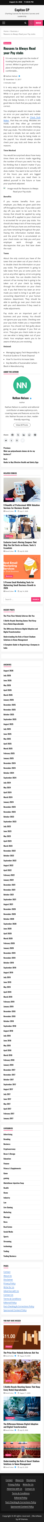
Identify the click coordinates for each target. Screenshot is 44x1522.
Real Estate (8, 1226)
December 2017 (9, 1069)
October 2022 (9, 855)
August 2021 (8, 904)
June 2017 (7, 1099)
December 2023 (10, 806)
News (6, 1222)
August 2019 (8, 972)
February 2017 (9, 1113)
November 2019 (9, 957)
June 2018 (7, 1040)
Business (7, 43)
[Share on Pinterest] (35, 435)
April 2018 (7, 1050)
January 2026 (9, 699)
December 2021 (9, 884)
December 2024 (10, 763)
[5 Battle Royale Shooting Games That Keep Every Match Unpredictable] (22, 1371)
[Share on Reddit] (6, 440)
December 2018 (9, 1011)
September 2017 (10, 1084)
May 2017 (7, 1103)
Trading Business (10, 1256)
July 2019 (7, 977)
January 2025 (9, 758)
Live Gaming (8, 1207)
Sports (6, 1236)
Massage (7, 1217)
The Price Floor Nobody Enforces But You (19, 615)
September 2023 (10, 821)
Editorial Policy (10, 1302)
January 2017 (8, 1118)
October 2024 (9, 772)
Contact (7, 1272)
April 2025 (7, 743)
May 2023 (7, 836)
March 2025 (8, 748)
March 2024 (8, 797)
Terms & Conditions (12, 1298)
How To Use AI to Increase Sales (20, 359)
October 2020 (9, 919)
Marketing (7, 1212)
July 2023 (7, 826)
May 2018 (7, 1045)
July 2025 (7, 729)
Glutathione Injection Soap (14, 1183)
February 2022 (9, 875)
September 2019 (10, 967)
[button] (3, 22)
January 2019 (8, 1006)
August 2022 (8, 865)
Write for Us (9, 1287)
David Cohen (9, 511)
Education (7, 1158)
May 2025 (7, 738)
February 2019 (9, 1001)
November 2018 (9, 1016)
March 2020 (8, 938)
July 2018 (7, 1035)
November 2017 (9, 1074)
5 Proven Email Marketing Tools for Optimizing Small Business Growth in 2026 (20, 585)
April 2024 (7, 792)
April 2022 (7, 870)
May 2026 (7, 685)
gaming (6, 1178)
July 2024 (7, 782)
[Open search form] (25, 23)
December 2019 (9, 953)
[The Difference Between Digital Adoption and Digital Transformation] (22, 1409)
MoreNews (37, 1516)
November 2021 (9, 889)
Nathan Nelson (12, 76)
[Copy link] (22, 440)
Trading (6, 1251)
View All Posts (22, 425)
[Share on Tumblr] (11, 440)
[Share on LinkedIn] (23, 435)
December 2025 (10, 704)
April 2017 (7, 1108)
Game (6, 1173)
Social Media (8, 1231)
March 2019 (8, 996)
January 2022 (9, 880)
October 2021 (9, 894)
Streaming (7, 1241)
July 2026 (7, 675)
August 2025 (8, 724)
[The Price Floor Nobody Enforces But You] (22, 1337)
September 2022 (10, 860)
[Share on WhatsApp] (29, 435)
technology (8, 1246)
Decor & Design (9, 1153)
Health (6, 1187)
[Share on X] (18, 435)
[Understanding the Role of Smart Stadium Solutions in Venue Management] (22, 1446)
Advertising (8, 1134)
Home (6, 1192)
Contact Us (8, 1295)
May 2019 (7, 987)
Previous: (19, 451)
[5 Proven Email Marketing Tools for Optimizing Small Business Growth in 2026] (22, 567)
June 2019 (7, 982)
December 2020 (10, 909)
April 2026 (8, 690)
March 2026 (8, 695)
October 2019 (9, 962)
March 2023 (8, 845)
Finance (6, 1163)
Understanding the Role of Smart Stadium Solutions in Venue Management (22, 1462)
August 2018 (8, 1030)
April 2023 (7, 841)
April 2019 (7, 992)
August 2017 (8, 1089)
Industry (7, 1197)
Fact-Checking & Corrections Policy (19, 1306)
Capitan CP (22, 9)
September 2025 (10, 719)
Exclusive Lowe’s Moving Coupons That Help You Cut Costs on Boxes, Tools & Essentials (20, 545)
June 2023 (7, 831)
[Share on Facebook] (12, 435)
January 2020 (9, 948)
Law (5, 1202)
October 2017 (9, 1079)
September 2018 (10, 1026)
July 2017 (7, 1094)
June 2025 (7, 734)
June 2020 (7, 928)
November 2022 (10, 850)
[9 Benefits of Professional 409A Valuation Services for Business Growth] (22, 490)
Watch (38, 22)
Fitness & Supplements (12, 1168)
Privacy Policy (9, 1283)
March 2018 (8, 1055)
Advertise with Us (11, 1291)
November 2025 (10, 709)
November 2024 (10, 768)
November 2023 (10, 811)
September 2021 (10, 899)
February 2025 (9, 753)
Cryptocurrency (9, 1149)
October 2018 (9, 1021)
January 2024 (9, 802)
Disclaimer (8, 1279)
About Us (8, 1276)
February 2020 (9, 943)
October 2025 (9, 714)
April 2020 (8, 933)
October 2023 (9, 816)
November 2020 (10, 914)
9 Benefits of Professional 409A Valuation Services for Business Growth (22, 506)
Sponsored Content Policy (15, 1310)
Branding (7, 1139)
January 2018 (8, 1064)
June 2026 (7, 680)
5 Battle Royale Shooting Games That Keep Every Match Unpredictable (22, 1388)
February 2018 (9, 1060)
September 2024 (10, 777)
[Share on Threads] (17, 440)
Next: (21, 460)
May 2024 (7, 787)
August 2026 (8, 670)
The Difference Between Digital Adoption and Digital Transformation (21, 1425)
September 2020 (10, 923)
